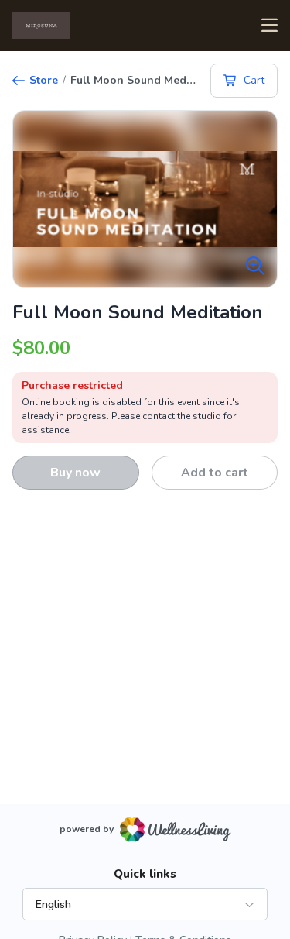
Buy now (75, 472)
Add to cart (214, 472)
